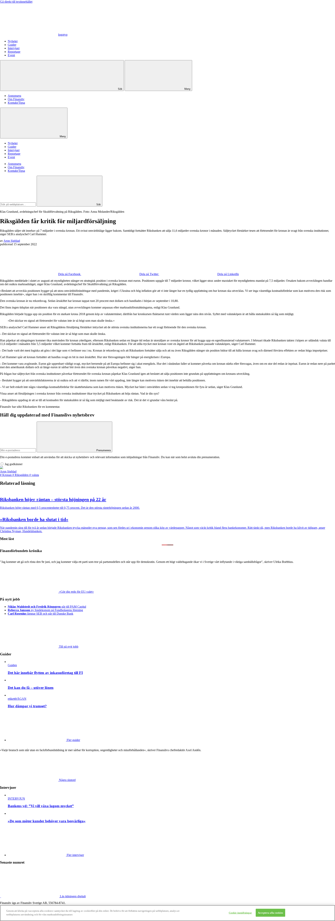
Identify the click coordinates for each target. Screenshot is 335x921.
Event (11, 55)
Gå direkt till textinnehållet (16, 1)
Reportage (14, 51)
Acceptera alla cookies (270, 912)
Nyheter (13, 41)
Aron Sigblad (11, 240)
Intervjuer (14, 48)
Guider (12, 44)
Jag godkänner (13, 464)
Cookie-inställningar (240, 912)
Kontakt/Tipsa (16, 102)
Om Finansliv (16, 99)
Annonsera (14, 95)
